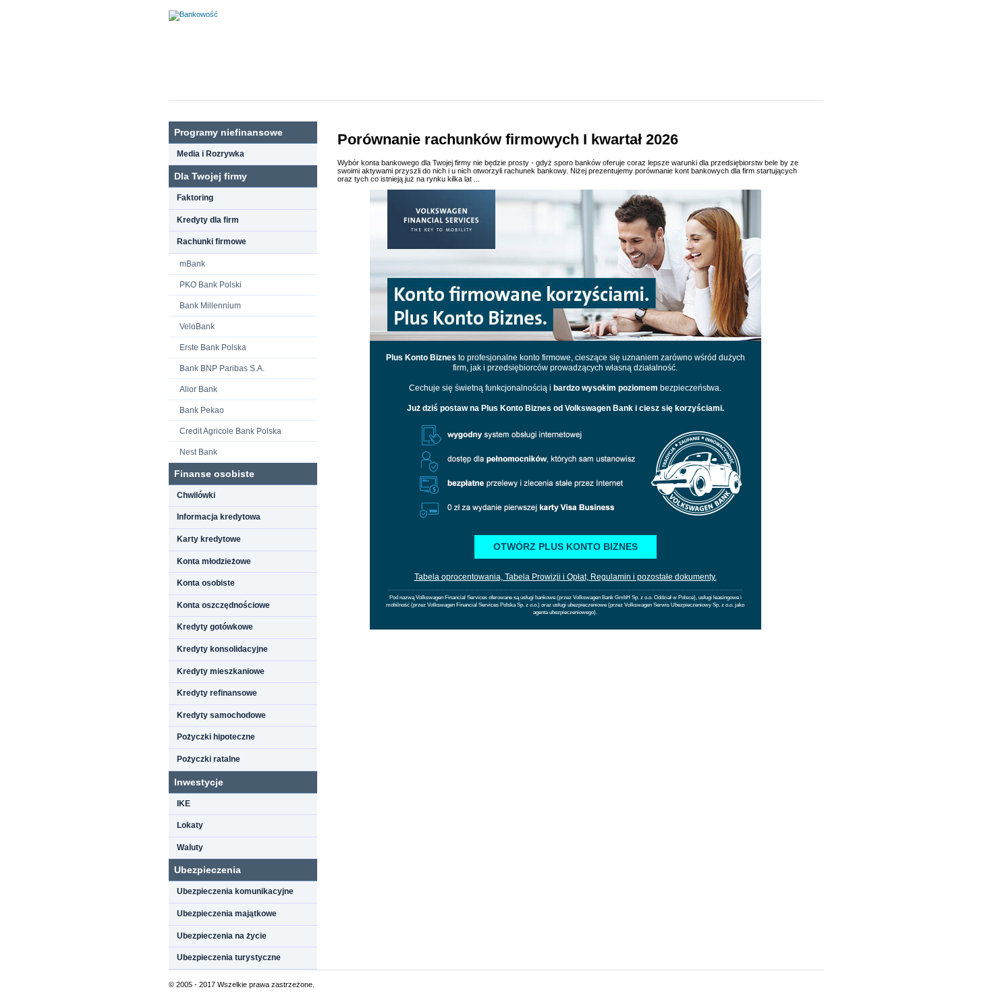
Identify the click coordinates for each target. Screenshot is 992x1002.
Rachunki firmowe (211, 241)
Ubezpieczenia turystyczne (229, 957)
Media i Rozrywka (210, 154)
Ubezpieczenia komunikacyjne (235, 891)
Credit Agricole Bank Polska (230, 431)
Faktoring (195, 197)
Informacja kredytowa (218, 517)
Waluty (190, 847)
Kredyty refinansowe (217, 693)
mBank (192, 264)
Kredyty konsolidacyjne (222, 649)
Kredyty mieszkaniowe (221, 671)
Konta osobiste (206, 583)
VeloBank (197, 326)
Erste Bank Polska (213, 347)
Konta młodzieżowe (214, 561)
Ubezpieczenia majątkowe (227, 913)
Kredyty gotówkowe (215, 627)
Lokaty (190, 825)
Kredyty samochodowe (221, 715)
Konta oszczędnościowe (223, 605)
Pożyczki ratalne (208, 759)
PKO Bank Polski (211, 284)
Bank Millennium (210, 305)
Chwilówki (196, 495)
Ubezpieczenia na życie (222, 936)
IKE (183, 803)
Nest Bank (198, 452)
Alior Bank (198, 389)
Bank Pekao (202, 410)
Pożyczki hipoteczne (216, 737)
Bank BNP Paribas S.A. (222, 368)
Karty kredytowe (209, 539)
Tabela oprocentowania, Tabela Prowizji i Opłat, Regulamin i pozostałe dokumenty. (565, 577)
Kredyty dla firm (208, 220)
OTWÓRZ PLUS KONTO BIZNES (565, 546)
